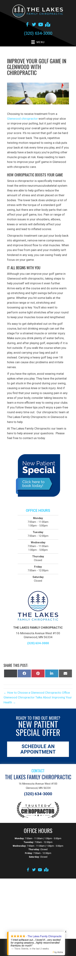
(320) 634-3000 (38, 33)
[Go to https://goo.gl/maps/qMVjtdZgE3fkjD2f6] (47, 25)
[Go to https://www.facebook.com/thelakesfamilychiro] (27, 25)
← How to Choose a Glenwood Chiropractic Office (37, 692)
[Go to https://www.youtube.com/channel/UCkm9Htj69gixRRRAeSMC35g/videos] (40, 25)
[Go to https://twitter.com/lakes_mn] (34, 25)
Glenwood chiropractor (22, 118)
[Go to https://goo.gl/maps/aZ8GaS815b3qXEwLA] (46, 870)
